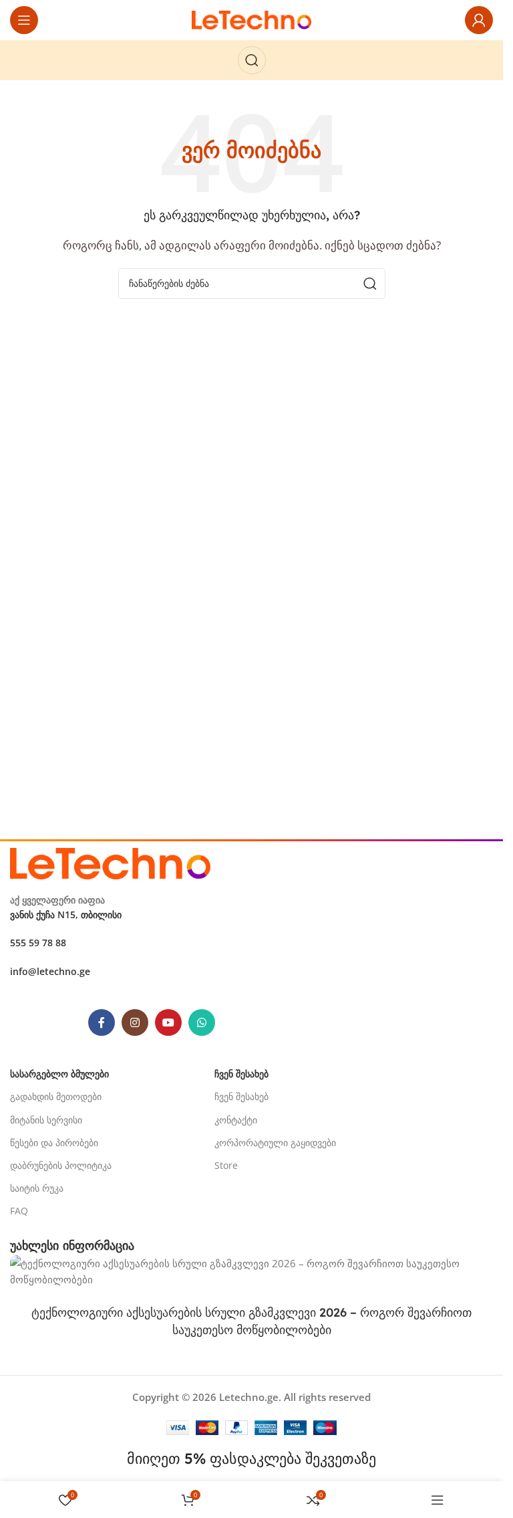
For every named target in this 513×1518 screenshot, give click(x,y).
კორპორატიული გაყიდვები (275, 1142)
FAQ (19, 1210)
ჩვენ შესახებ (241, 1096)
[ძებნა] (252, 60)
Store (226, 1165)
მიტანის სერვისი (46, 1119)
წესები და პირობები (54, 1142)
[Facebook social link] (101, 1022)
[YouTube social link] (168, 1022)
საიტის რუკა (36, 1188)
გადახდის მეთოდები (56, 1096)
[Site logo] (252, 18)
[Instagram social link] (135, 1022)
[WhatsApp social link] (201, 1022)
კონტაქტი (235, 1119)
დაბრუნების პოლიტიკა (61, 1165)
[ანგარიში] (479, 20)
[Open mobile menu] (24, 20)
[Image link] (110, 862)
